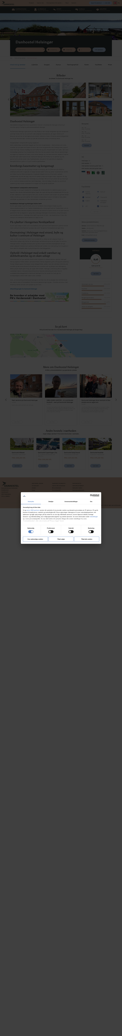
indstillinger (94, 516)
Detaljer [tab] (50, 501)
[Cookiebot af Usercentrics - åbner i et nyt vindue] (91, 495)
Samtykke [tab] (31, 501)
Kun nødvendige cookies (35, 539)
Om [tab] (91, 501)
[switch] (50, 531)
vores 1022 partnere (33, 510)
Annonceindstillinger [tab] (71, 501)
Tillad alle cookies (86, 539)
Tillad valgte (61, 539)
